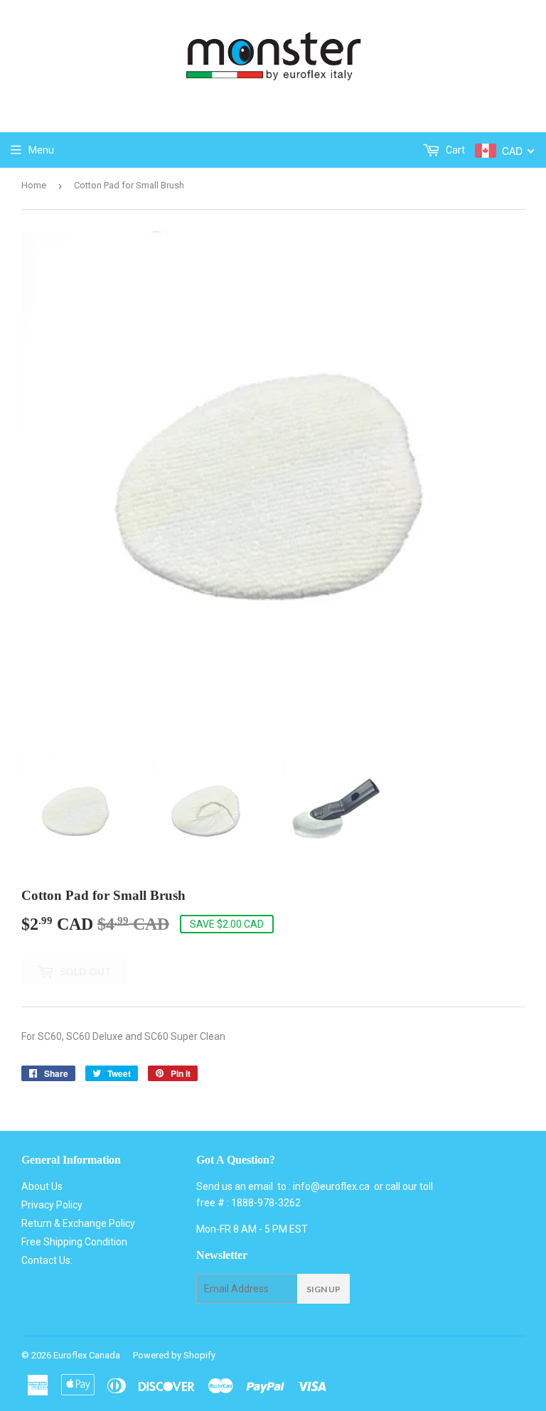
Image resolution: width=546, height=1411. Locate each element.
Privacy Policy (51, 1205)
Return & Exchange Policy (78, 1223)
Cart (454, 150)
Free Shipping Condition (74, 1242)
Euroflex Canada (86, 1355)
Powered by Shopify (174, 1355)
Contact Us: (47, 1260)
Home (33, 185)
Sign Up (323, 1289)
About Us (42, 1186)
